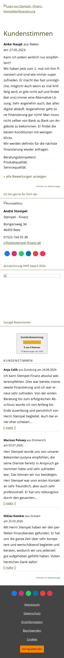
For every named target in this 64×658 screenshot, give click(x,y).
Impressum (32, 605)
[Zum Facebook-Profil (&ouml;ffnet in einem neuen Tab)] (7, 253)
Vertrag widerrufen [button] (32, 649)
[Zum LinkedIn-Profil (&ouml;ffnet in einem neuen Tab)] (28, 253)
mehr (10, 428)
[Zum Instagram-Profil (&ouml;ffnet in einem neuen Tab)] (14, 253)
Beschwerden (32, 631)
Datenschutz (32, 613)
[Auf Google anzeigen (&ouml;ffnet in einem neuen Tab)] (35, 253)
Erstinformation (32, 622)
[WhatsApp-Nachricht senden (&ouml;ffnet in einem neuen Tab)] (21, 253)
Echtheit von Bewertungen (48, 186)
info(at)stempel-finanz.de (22, 243)
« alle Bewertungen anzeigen (25, 176)
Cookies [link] (32, 639)
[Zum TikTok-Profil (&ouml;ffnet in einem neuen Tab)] (42, 253)
